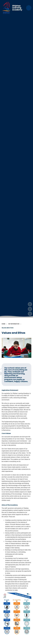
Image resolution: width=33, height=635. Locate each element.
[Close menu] (28, 8)
